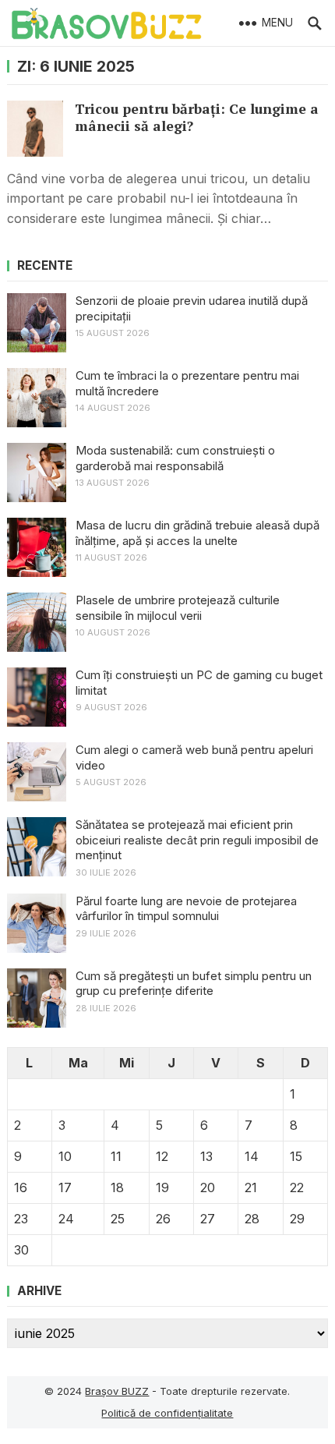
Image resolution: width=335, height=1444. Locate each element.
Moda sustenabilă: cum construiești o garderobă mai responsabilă (175, 458)
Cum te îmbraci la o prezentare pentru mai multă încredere (187, 383)
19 (162, 1187)
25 (118, 1218)
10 (65, 1156)
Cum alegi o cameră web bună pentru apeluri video (194, 757)
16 (20, 1187)
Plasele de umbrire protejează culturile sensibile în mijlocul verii (178, 608)
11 (116, 1156)
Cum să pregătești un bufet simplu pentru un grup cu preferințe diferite (194, 983)
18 (117, 1187)
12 (162, 1156)
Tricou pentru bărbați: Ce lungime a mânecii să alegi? (197, 117)
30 (21, 1250)
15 (296, 1156)
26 (163, 1218)
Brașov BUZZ (117, 1391)
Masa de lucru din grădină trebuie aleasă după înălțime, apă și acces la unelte (197, 533)
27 (207, 1218)
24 (66, 1218)
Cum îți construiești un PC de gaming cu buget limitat (199, 682)
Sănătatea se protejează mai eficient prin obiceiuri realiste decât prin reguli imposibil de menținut (197, 839)
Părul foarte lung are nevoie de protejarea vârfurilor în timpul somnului (186, 909)
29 (297, 1218)
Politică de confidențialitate (167, 1413)
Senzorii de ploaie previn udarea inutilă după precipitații (192, 308)
